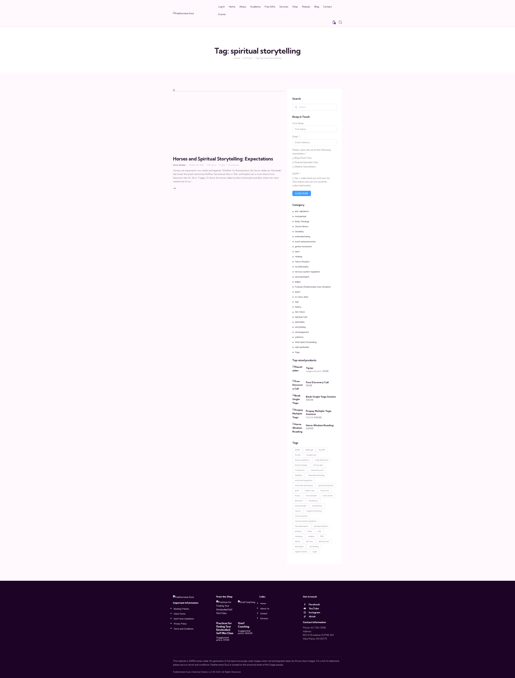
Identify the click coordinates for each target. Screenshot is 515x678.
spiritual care (324, 541)
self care (309, 541)
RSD (322, 536)
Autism (298, 455)
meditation (313, 501)
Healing (298, 256)
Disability (299, 231)
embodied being (302, 236)
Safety (298, 307)
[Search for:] (314, 107)
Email (295, 136)
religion (311, 536)
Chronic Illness (301, 226)
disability (298, 475)
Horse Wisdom (179, 165)
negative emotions (314, 511)
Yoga (297, 352)
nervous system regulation (307, 271)
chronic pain (318, 465)
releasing (298, 536)
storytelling (300, 327)
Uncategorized (302, 332)
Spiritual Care (301, 317)
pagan (298, 281)
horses (297, 496)
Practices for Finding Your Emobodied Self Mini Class (224, 628)
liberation (299, 501)
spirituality (300, 322)
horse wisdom (311, 496)
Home (237, 58)
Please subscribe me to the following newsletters (311, 151)
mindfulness (317, 506)
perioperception (321, 526)
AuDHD (322, 450)
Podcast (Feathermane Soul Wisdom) (313, 286)
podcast (298, 531)
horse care (324, 490)
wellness (299, 337)
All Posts (247, 58)
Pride (309, 531)
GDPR (295, 173)
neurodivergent (302, 276)
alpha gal (309, 450)
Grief (297, 251)
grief (297, 490)
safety (297, 541)
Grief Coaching (243, 625)
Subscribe (301, 193)
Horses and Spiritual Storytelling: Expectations (223, 159)
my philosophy (301, 266)
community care (317, 470)
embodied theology (316, 475)
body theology (301, 465)
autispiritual (311, 455)
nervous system (301, 516)
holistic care (310, 490)
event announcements (305, 241)
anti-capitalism (302, 211)
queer (297, 291)
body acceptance (302, 460)
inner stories (328, 496)
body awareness (321, 460)
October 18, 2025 (196, 165)
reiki (297, 301)
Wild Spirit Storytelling (306, 342)
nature (298, 511)
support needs (301, 551)
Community (300, 470)
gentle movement (303, 246)
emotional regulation (303, 480)
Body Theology (302, 221)
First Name (298, 123)
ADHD (297, 450)
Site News (300, 312)
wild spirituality (302, 347)
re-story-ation (301, 296)
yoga (315, 551)
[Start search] (340, 22)
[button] (223, 165)
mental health (300, 506)
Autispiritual (300, 216)
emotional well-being (304, 485)
